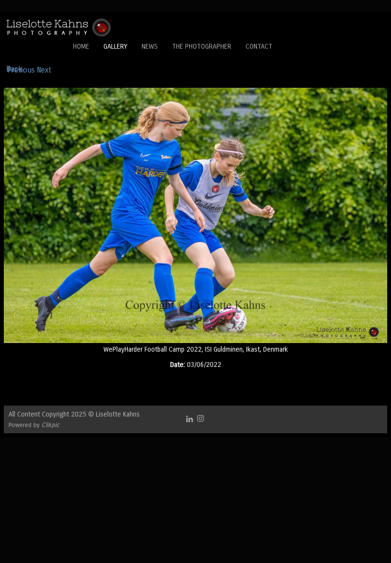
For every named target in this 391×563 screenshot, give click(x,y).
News (150, 46)
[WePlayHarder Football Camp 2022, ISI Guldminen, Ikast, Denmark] (195, 215)
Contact (259, 46)
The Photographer (201, 46)
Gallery (115, 46)
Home (81, 46)
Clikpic (50, 424)
